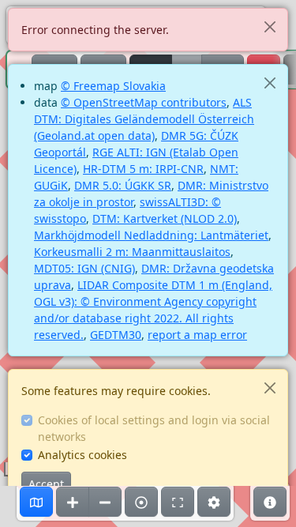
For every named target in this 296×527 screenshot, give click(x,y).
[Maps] (36, 502)
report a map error (197, 334)
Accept (46, 483)
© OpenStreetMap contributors (144, 102)
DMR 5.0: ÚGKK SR (122, 185)
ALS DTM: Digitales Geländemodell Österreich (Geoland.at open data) (144, 119)
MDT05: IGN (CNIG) (84, 268)
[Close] (269, 26)
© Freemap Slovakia (113, 85)
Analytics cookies (82, 454)
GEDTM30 (115, 334)
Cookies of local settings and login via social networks (154, 428)
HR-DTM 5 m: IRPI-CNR (143, 168)
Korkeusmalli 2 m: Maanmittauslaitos (132, 251)
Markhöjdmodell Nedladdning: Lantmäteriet (151, 235)
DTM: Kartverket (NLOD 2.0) (164, 218)
